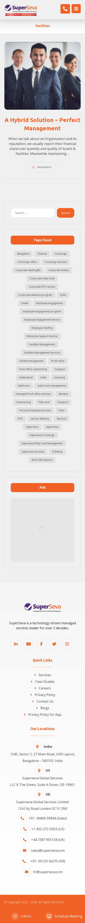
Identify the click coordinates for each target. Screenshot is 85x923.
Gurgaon (60, 369)
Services (61, 418)
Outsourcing (23, 402)
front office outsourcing (33, 369)
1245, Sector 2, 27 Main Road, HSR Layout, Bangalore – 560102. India (42, 753)
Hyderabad (26, 377)
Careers (45, 688)
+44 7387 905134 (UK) (48, 839)
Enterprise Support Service (42, 336)
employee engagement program (42, 311)
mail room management (52, 385)
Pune (62, 410)
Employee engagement (49, 303)
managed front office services (33, 394)
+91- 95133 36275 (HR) (48, 861)
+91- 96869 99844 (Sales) (48, 818)
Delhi (63, 295)
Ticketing (57, 451)
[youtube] (28, 644)
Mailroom (24, 385)
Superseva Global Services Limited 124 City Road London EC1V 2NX (42, 801)
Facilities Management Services (42, 352)
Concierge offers (27, 262)
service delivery (40, 418)
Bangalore (23, 253)
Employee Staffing (42, 328)
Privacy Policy (45, 695)
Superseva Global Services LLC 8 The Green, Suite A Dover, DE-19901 (42, 777)
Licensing (59, 377)
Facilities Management (42, 344)
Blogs (44, 708)
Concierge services (56, 262)
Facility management (31, 361)
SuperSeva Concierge (42, 435)
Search (65, 213)
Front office (58, 361)
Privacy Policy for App (44, 714)
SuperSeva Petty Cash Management (42, 443)
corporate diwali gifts (27, 270)
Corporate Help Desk (42, 278)
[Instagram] (67, 644)
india (43, 377)
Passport (62, 402)
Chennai (42, 253)
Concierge (61, 253)
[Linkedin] (16, 644)
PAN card (44, 402)
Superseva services (33, 451)
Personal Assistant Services (35, 410)
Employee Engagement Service (42, 319)
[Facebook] (41, 644)
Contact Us (45, 701)
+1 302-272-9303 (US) (47, 829)
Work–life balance (42, 460)
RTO (20, 418)
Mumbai (63, 394)
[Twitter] (54, 644)
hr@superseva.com (48, 872)
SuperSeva (32, 427)
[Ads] (42, 530)
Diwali (24, 303)
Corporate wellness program (35, 295)
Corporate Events (58, 270)
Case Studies (45, 681)
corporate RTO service (42, 286)
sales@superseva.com (48, 850)
